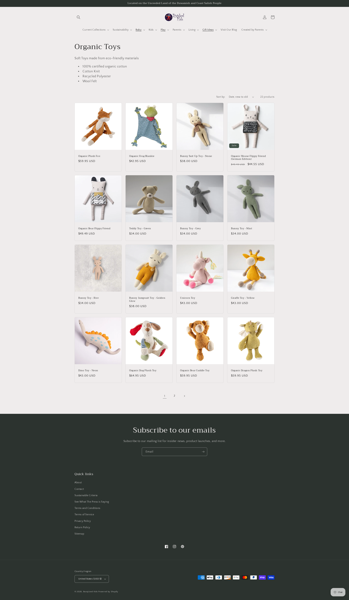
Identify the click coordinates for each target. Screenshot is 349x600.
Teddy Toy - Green (140, 228)
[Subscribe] (203, 451)
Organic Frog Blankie (142, 156)
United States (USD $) (90, 578)
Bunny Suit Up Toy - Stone (196, 156)
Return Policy (82, 527)
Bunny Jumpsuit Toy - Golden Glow (147, 300)
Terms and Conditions (87, 508)
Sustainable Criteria (86, 495)
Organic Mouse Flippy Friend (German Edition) (248, 158)
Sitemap (79, 533)
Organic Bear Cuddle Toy (195, 370)
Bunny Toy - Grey (190, 228)
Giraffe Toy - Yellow (243, 298)
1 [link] (164, 396)
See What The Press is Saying (92, 501)
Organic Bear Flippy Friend (94, 228)
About (78, 482)
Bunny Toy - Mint (241, 228)
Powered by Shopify (108, 592)
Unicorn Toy (187, 298)
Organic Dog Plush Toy (143, 370)
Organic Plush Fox (89, 156)
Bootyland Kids (90, 592)
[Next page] (184, 396)
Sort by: (220, 96)
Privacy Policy (83, 521)
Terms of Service (84, 514)
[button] (79, 17)
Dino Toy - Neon (88, 370)
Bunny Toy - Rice (88, 298)
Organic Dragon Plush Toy (246, 370)
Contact (79, 489)
